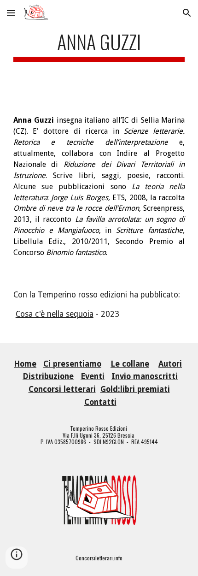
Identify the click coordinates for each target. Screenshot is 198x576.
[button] (11, 12)
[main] (99, 50)
